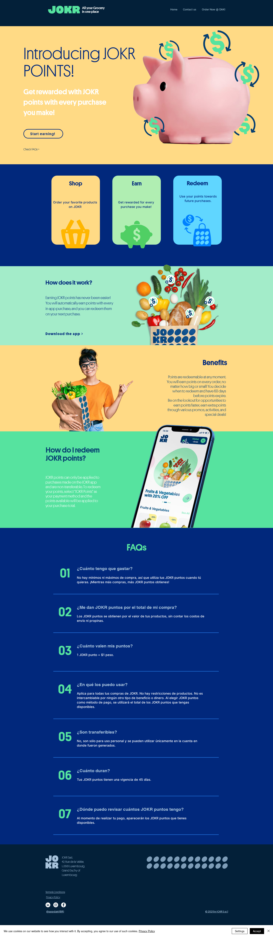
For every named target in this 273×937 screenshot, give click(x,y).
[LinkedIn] (48, 904)
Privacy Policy (147, 931)
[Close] (268, 931)
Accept (257, 931)
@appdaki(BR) (55, 911)
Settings (239, 931)
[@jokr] (55, 904)
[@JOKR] (63, 904)
